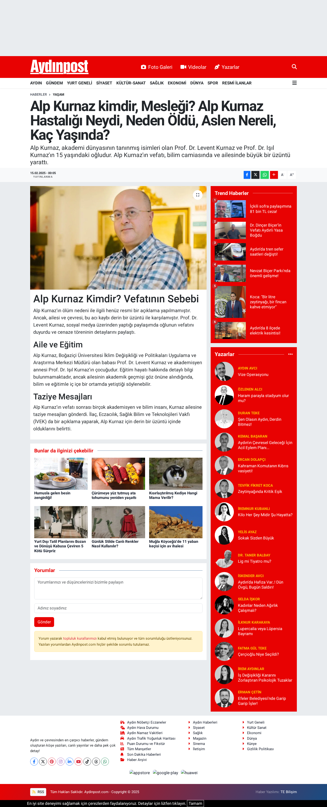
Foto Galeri (160, 67)
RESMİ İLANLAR (237, 83)
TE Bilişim (289, 792)
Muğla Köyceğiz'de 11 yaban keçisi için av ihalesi (173, 543)
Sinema (199, 744)
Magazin (199, 738)
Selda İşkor (249, 599)
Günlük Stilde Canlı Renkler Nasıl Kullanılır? (115, 543)
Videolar (197, 67)
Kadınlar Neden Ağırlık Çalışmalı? (258, 608)
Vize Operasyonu (253, 374)
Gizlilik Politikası (260, 749)
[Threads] (96, 762)
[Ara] (294, 66)
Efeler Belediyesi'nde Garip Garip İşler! (262, 701)
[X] (43, 762)
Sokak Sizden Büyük (256, 538)
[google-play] (166, 772)
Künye (252, 744)
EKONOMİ (177, 83)
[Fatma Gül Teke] (224, 651)
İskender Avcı (251, 576)
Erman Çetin (249, 692)
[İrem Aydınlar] (224, 674)
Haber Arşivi (137, 760)
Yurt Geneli (256, 722)
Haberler (38, 94)
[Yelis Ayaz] (224, 534)
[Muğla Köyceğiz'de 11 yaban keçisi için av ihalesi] (176, 522)
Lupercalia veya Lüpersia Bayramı (260, 631)
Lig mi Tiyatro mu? (254, 561)
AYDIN (36, 83)
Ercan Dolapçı (251, 459)
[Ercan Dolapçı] (224, 464)
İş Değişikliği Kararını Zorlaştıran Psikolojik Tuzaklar (265, 678)
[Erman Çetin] (224, 697)
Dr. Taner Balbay (254, 555)
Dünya (252, 738)
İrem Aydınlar (251, 669)
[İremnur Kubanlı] (224, 511)
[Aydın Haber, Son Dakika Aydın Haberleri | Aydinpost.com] (59, 67)
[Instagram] (61, 762)
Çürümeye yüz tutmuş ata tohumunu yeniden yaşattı (114, 495)
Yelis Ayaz (247, 532)
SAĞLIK (157, 83)
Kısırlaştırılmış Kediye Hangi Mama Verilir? (173, 495)
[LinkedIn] (69, 762)
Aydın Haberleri (205, 722)
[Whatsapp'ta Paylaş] (264, 175)
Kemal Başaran (252, 436)
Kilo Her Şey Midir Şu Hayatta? (265, 514)
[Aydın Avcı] (224, 370)
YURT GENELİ (79, 83)
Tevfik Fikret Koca (255, 485)
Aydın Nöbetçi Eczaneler (146, 722)
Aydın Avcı (247, 368)
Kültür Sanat (256, 727)
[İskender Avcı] (224, 581)
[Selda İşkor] (224, 604)
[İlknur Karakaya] (224, 627)
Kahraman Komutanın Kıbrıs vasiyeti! (263, 468)
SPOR (213, 83)
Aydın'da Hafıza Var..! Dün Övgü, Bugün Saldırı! (260, 585)
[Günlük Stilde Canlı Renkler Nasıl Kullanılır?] (118, 522)
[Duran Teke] (224, 418)
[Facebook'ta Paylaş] (247, 175)
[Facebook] (34, 762)
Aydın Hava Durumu (142, 727)
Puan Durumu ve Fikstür (146, 744)
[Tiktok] (87, 762)
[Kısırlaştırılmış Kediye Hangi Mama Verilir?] (176, 473)
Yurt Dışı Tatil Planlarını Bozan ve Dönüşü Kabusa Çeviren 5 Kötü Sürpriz (60, 546)
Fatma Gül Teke (252, 648)
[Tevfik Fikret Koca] (224, 488)
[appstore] (140, 772)
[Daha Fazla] (274, 175)
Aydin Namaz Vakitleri (145, 733)
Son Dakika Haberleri (144, 754)
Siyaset (199, 727)
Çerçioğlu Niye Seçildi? (258, 654)
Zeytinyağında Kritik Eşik (260, 491)
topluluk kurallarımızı (80, 638)
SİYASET (104, 83)
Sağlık (198, 733)
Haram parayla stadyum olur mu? (263, 398)
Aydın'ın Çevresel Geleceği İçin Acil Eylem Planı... (265, 445)
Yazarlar (230, 67)
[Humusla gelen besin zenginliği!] (61, 473)
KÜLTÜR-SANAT (131, 83)
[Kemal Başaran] (224, 441)
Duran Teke (248, 413)
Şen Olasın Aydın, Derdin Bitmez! (259, 422)
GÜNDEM (54, 83)
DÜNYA (196, 83)
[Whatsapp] (105, 762)
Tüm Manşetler (139, 749)
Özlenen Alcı (250, 389)
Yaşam (58, 94)
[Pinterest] (52, 762)
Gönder (44, 622)
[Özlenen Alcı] (224, 394)
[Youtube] (78, 762)
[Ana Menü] (294, 83)
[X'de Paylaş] (255, 175)
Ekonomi (254, 733)
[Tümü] (290, 354)
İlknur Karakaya (254, 622)
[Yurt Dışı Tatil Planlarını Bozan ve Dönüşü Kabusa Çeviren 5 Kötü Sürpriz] (61, 522)
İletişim (199, 749)
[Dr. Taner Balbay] (224, 558)
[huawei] (189, 772)
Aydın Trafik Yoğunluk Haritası (151, 738)
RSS (40, 792)
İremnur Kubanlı (254, 509)
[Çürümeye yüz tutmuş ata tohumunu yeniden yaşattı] (118, 473)
